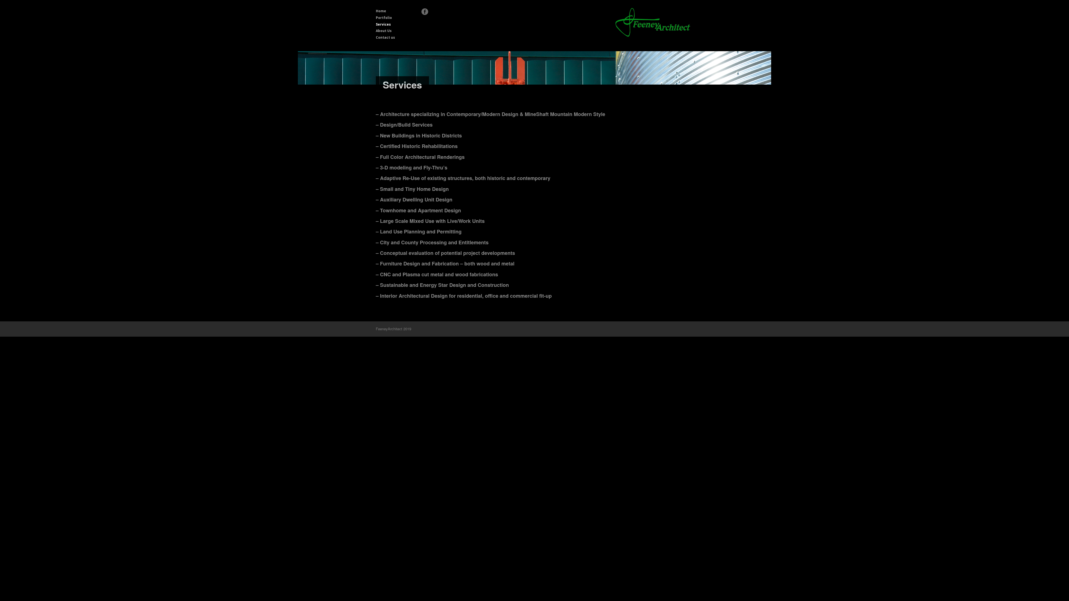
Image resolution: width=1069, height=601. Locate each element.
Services (383, 24)
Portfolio (384, 17)
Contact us (385, 37)
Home (381, 11)
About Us (384, 30)
